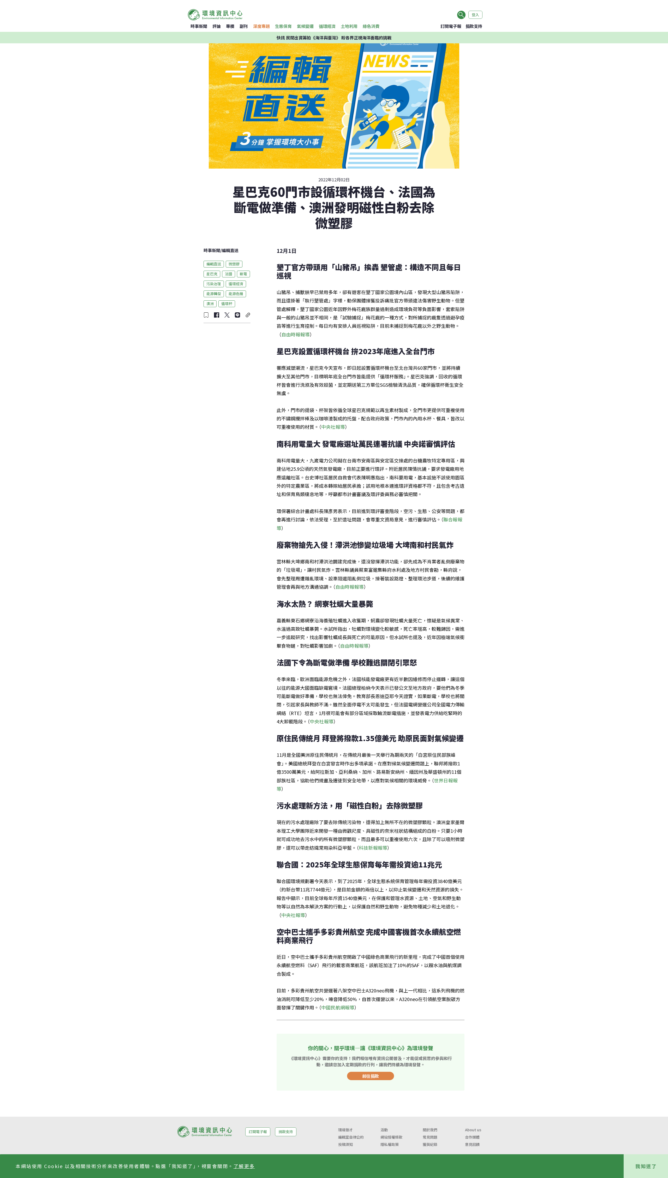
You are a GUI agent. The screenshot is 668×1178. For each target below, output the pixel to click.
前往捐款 (370, 1076)
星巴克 (211, 273)
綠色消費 (371, 26)
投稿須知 (345, 1144)
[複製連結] (247, 315)
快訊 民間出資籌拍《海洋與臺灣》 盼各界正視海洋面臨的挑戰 (334, 37)
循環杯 (226, 303)
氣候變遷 (305, 26)
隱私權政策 (389, 1144)
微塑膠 (234, 263)
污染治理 (213, 283)
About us (473, 1129)
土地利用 (349, 26)
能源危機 (236, 293)
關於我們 (430, 1129)
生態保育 (283, 26)
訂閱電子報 (450, 26)
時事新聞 (198, 26)
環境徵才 (345, 1129)
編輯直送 (230, 250)
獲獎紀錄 (430, 1144)
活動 (384, 1129)
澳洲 (210, 303)
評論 (216, 26)
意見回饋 (472, 1144)
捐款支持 (474, 26)
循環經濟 (327, 26)
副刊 (244, 26)
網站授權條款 (391, 1137)
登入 (475, 14)
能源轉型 (213, 293)
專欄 (230, 26)
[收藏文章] (206, 315)
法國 (228, 273)
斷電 (243, 273)
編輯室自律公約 (351, 1137)
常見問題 (430, 1137)
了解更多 (244, 1166)
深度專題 (261, 26)
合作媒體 (472, 1137)
